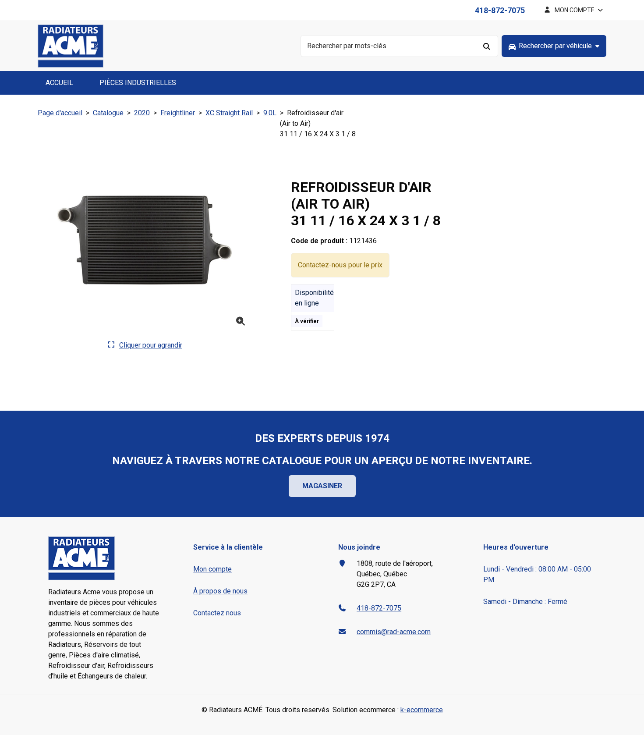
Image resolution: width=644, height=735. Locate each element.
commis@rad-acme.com (394, 632)
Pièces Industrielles (137, 82)
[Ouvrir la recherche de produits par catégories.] (554, 46)
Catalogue (108, 113)
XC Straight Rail (229, 113)
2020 (142, 113)
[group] (554, 46)
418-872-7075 (500, 10)
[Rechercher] (487, 46)
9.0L (269, 113)
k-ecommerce (421, 710)
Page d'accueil (60, 113)
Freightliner (177, 113)
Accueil (59, 82)
